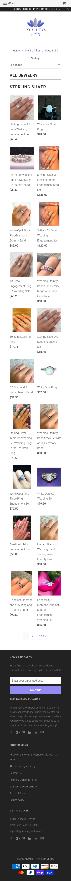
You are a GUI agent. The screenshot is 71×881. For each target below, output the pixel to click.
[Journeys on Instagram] (36, 732)
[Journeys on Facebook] (11, 732)
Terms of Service (18, 793)
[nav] (9, 3)
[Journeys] (35, 28)
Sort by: (35, 58)
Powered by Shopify (44, 859)
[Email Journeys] (42, 732)
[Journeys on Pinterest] (24, 732)
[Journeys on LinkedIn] (30, 732)
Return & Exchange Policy (23, 779)
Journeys (29, 859)
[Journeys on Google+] (18, 732)
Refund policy (17, 800)
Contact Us (16, 773)
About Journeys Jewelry (23, 766)
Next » (42, 636)
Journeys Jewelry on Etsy (23, 786)
